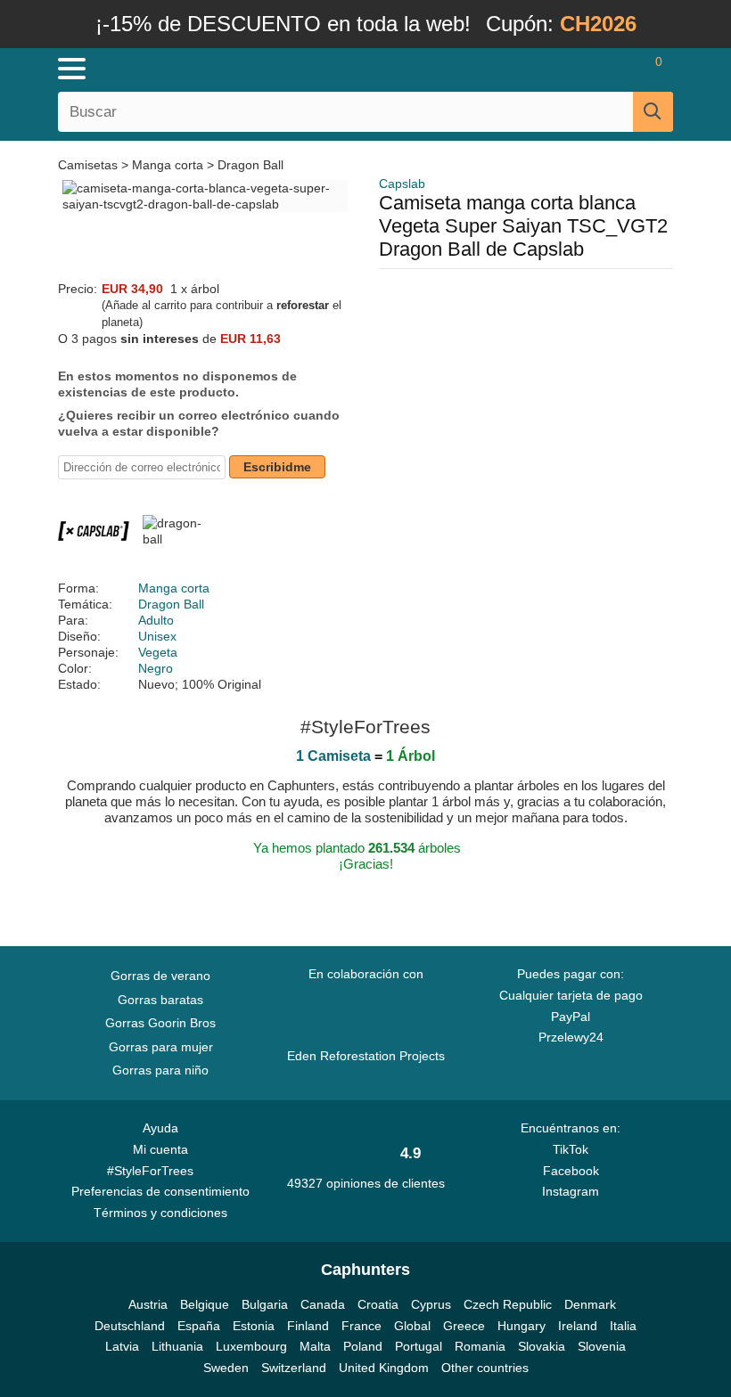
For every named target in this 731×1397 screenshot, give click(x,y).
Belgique (204, 1304)
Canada (322, 1304)
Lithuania (177, 1346)
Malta (315, 1346)
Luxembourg (251, 1346)
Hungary (521, 1326)
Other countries (485, 1367)
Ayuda (160, 1128)
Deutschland (129, 1326)
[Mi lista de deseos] (620, 69)
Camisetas (89, 165)
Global (412, 1326)
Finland (308, 1326)
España (198, 1326)
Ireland (577, 1326)
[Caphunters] (232, 67)
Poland (362, 1346)
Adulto (156, 620)
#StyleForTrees (154, 1171)
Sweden (226, 1367)
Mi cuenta (160, 1149)
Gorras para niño (160, 1070)
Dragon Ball (250, 165)
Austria (148, 1304)
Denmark (590, 1304)
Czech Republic (508, 1304)
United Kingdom (384, 1367)
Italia (623, 1326)
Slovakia (541, 1346)
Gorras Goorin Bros (160, 1023)
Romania (480, 1346)
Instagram (570, 1191)
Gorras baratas (160, 1000)
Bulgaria (265, 1304)
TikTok (570, 1149)
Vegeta (157, 652)
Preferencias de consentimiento (160, 1191)
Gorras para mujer (161, 1047)
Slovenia (602, 1346)
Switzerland (293, 1367)
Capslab (402, 183)
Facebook (571, 1171)
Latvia (122, 1346)
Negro (155, 668)
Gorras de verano (160, 975)
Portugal (418, 1346)
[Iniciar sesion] (588, 69)
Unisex (157, 636)
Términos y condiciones (160, 1212)
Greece (464, 1326)
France (361, 1326)
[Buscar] (653, 112)
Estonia (254, 1326)
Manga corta (167, 165)
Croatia (377, 1304)
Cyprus (431, 1304)
